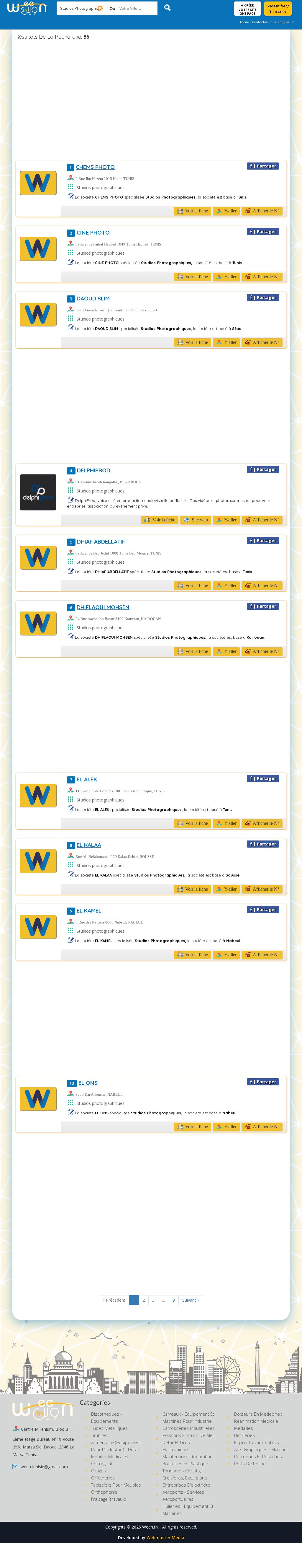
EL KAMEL (85, 910)
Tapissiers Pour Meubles (116, 1485)
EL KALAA (85, 844)
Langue (283, 22)
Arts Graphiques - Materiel (261, 1449)
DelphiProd (90, 470)
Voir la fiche (196, 210)
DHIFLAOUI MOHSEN (99, 607)
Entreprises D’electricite (186, 1485)
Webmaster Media (165, 1537)
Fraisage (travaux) (108, 1499)
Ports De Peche (250, 1463)
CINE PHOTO (90, 232)
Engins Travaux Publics (256, 1442)
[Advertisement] (151, 101)
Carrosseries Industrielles (189, 1428)
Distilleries (244, 1435)
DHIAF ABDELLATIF (97, 541)
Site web (199, 519)
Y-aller (230, 210)
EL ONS (84, 1082)
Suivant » (190, 1300)
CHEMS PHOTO (92, 166)
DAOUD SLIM (90, 298)
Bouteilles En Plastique (185, 1463)
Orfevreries (103, 1478)
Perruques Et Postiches (258, 1456)
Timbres (99, 1435)
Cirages (98, 1471)
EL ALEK (83, 779)
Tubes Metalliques (109, 1428)
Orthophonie (104, 1492)
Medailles (243, 1428)
